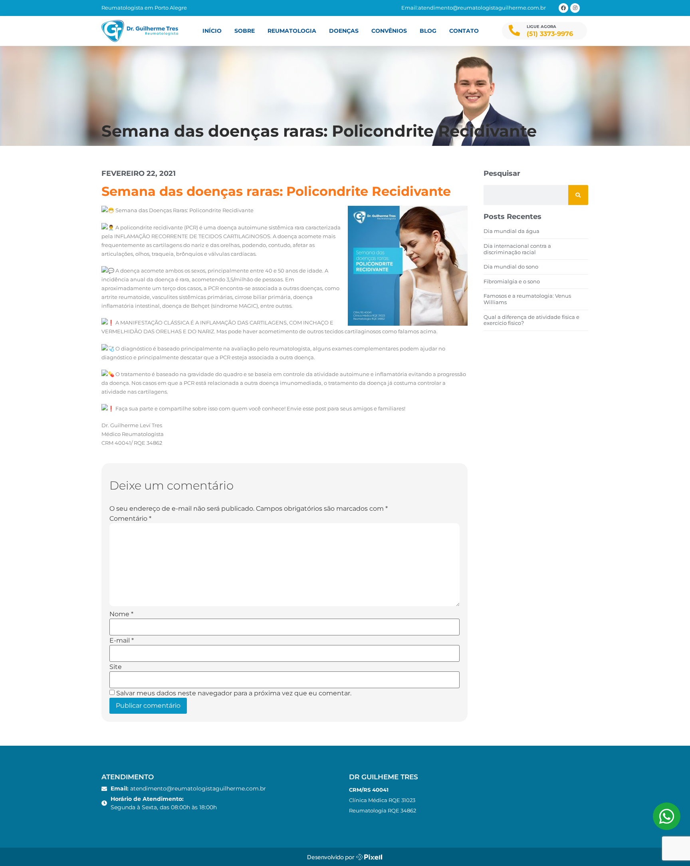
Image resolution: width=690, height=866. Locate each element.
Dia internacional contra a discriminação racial (517, 249)
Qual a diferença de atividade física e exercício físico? (531, 320)
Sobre (244, 30)
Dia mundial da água (511, 231)
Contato (464, 30)
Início (212, 30)
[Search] (578, 195)
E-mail (121, 640)
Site (115, 667)
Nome (121, 614)
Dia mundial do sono (511, 266)
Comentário (130, 519)
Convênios (389, 30)
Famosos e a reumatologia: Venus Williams (527, 299)
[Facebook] (563, 8)
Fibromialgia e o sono (512, 281)
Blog (428, 30)
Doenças (344, 30)
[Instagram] (575, 8)
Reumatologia (292, 30)
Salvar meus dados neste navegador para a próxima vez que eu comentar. (233, 693)
